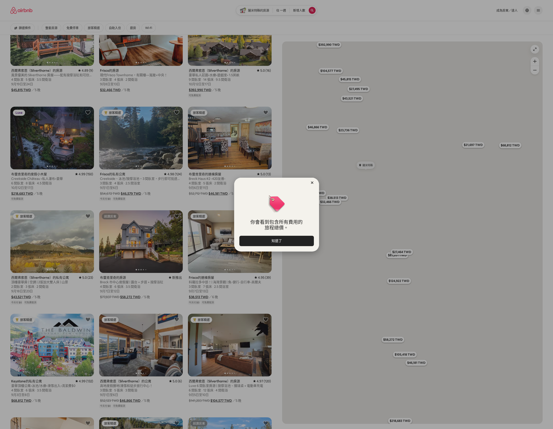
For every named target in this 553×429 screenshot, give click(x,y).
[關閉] (312, 182)
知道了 (276, 241)
